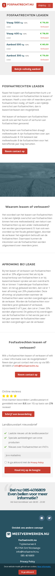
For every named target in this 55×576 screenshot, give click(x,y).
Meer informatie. (44, 566)
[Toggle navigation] (44, 5)
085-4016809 (33, 490)
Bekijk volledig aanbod (27, 69)
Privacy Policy (37, 462)
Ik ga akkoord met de (25, 462)
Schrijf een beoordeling (18, 414)
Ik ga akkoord (27, 572)
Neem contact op (15, 151)
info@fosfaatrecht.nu (26, 365)
